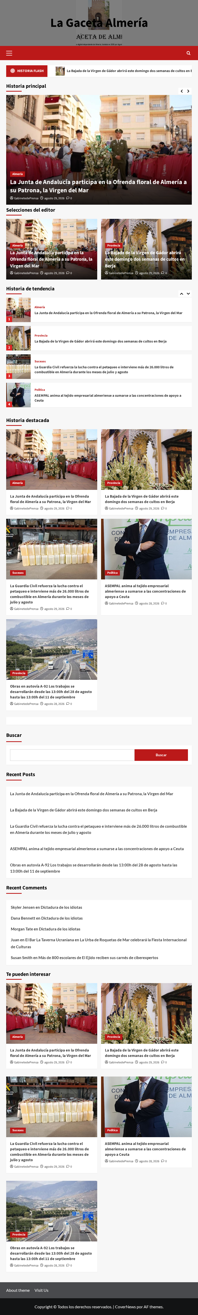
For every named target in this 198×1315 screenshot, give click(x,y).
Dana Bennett (23, 918)
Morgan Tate (22, 929)
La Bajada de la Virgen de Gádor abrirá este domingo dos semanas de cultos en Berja (145, 259)
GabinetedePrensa (26, 198)
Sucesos (40, 333)
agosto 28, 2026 (149, 603)
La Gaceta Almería (99, 23)
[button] (11, 52)
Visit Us (41, 1290)
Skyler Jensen (23, 907)
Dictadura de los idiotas (61, 907)
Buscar (14, 735)
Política (40, 362)
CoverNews (125, 1306)
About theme (18, 1290)
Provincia (113, 245)
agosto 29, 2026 (54, 198)
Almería (17, 174)
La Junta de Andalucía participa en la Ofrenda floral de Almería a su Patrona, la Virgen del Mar (98, 186)
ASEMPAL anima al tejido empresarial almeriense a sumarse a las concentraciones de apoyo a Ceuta (108, 370)
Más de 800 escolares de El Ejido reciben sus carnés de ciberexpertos (98, 957)
